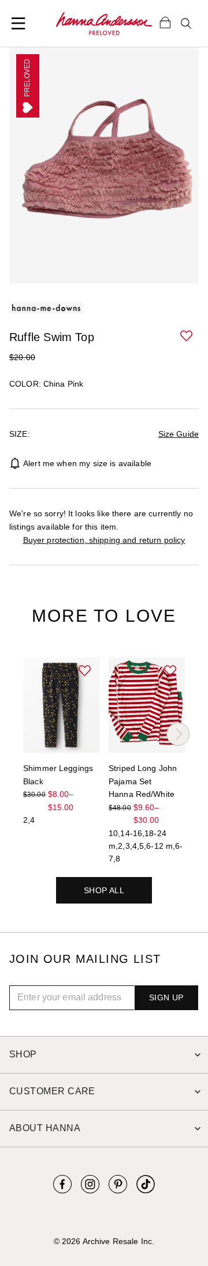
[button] (187, 336)
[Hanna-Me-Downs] (104, 23)
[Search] (186, 23)
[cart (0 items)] (165, 22)
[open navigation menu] (18, 24)
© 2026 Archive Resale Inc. (104, 1241)
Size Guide (178, 434)
